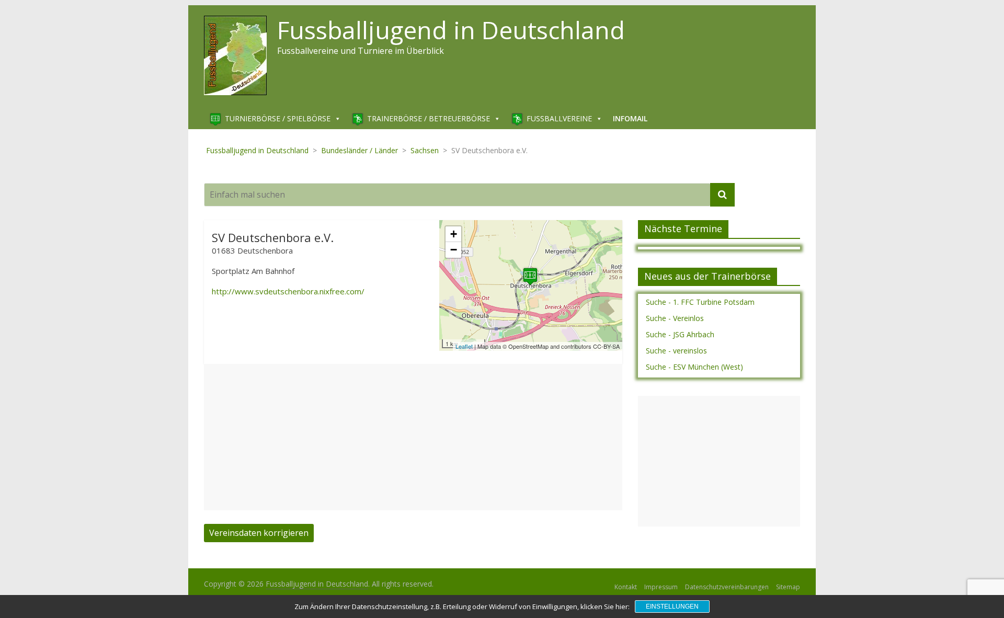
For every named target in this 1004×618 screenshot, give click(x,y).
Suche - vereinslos (676, 351)
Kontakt (625, 586)
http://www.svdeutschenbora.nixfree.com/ (288, 291)
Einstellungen (672, 606)
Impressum (661, 586)
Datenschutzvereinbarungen (727, 586)
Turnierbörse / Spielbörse (277, 118)
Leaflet (464, 346)
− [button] (453, 249)
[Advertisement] (413, 437)
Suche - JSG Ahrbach (680, 334)
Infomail (630, 118)
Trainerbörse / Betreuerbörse (428, 118)
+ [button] (453, 234)
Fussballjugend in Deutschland (451, 30)
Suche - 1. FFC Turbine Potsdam (700, 302)
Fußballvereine (559, 118)
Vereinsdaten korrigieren (259, 533)
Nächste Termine (683, 228)
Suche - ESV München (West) (694, 367)
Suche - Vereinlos (675, 318)
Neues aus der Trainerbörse (707, 276)
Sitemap (788, 586)
